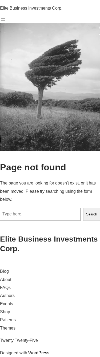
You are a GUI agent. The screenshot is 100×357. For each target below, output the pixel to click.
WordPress (38, 353)
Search (91, 214)
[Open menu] (3, 20)
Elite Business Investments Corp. (31, 8)
